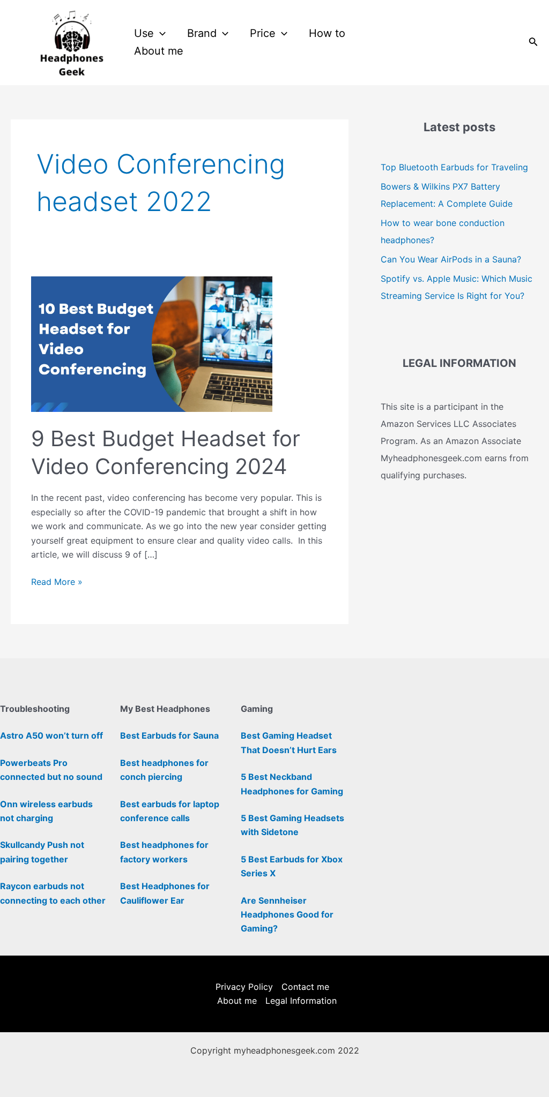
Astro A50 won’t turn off (51, 735)
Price (263, 33)
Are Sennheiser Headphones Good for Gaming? (287, 914)
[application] (160, 33)
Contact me (305, 986)
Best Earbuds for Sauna (169, 735)
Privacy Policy (244, 986)
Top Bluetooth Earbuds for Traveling (454, 167)
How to (327, 33)
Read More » (57, 581)
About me (158, 50)
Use (144, 33)
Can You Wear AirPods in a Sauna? (451, 259)
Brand (202, 33)
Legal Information (301, 1000)
